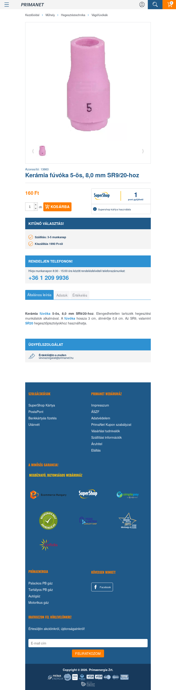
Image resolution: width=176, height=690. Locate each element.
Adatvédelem (100, 418)
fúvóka (45, 313)
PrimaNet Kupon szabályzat (111, 424)
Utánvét (34, 424)
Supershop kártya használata (114, 209)
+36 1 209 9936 (48, 277)
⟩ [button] (143, 150)
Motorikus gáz (38, 602)
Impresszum (100, 405)
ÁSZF (95, 411)
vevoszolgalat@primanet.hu (56, 358)
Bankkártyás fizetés (42, 418)
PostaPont (35, 411)
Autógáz (34, 596)
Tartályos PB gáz (40, 589)
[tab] (39, 295)
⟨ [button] (33, 150)
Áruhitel (96, 443)
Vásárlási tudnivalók (105, 431)
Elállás (96, 450)
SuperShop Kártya (41, 405)
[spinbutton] (29, 206)
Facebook (105, 587)
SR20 (29, 323)
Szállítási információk (106, 437)
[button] (36, 205)
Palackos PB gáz (40, 583)
